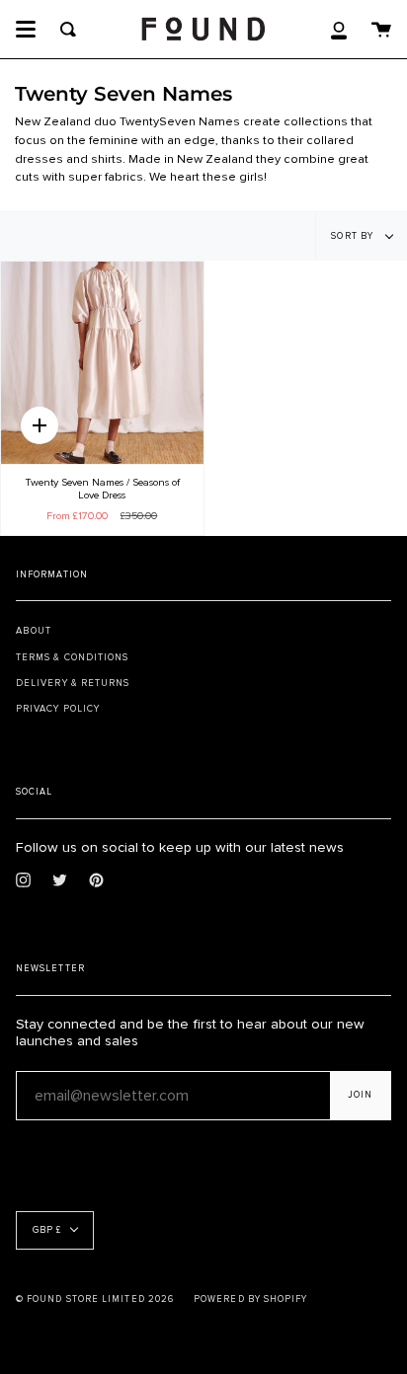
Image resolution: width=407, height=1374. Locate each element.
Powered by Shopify (250, 1299)
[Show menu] (25, 29)
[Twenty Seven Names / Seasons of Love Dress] (102, 363)
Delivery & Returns (72, 683)
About (33, 631)
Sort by (353, 236)
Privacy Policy (58, 709)
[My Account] (339, 29)
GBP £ (47, 1230)
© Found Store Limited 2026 (95, 1299)
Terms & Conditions (72, 657)
